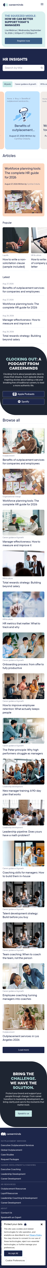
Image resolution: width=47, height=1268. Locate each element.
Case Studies (7, 1154)
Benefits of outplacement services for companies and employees (22, 128)
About (4, 1208)
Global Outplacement (11, 1150)
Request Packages (10, 1159)
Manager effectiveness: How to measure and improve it (21, 321)
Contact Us (6, 1212)
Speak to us (23, 1113)
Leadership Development (13, 1174)
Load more (23, 1049)
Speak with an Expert (11, 1217)
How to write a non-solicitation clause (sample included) (14, 263)
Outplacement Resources (13, 1188)
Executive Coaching (11, 1169)
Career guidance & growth (25, 84)
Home (9, 98)
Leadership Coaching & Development (19, 1198)
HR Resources (8, 1184)
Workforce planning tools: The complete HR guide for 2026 (23, 173)
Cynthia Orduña (22, 138)
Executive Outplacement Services (17, 1145)
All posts (7, 84)
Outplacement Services (13, 1141)
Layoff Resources (9, 1193)
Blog (17, 98)
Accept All (13, 1253)
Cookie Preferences (15, 1260)
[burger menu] (42, 4)
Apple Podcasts (26, 394)
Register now (23, 40)
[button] (41, 1224)
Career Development (11, 1178)
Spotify (25, 401)
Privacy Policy (36, 1235)
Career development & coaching (18, 1165)
